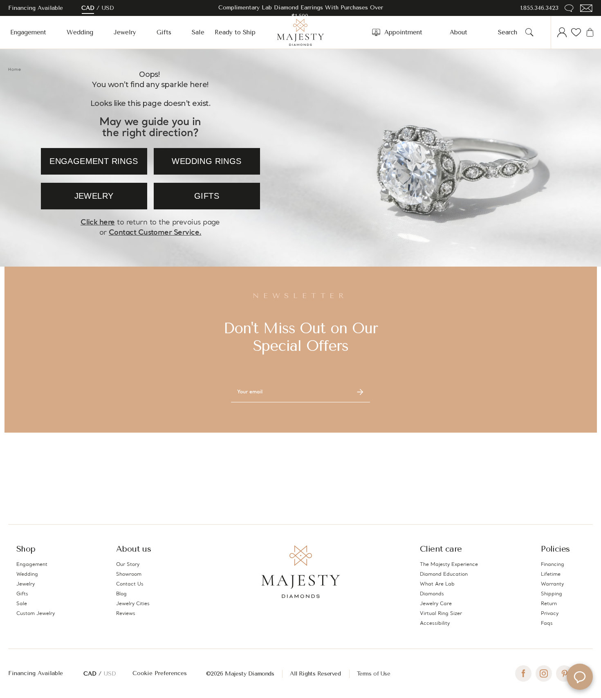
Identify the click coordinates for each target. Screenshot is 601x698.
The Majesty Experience (449, 565)
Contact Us (130, 584)
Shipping (551, 594)
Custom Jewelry (35, 614)
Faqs (547, 623)
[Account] (562, 32)
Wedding (80, 32)
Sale (198, 32)
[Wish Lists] (576, 32)
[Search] (529, 32)
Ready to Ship (235, 32)
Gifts (164, 32)
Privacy (549, 614)
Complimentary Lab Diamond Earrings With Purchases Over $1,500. (300, 12)
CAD (87, 7)
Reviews (125, 614)
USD (108, 7)
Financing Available (35, 673)
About (458, 32)
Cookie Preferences (159, 673)
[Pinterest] (564, 673)
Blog (121, 594)
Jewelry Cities (133, 604)
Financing (552, 565)
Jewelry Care (436, 604)
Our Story (127, 565)
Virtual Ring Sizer (441, 614)
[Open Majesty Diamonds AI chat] (580, 677)
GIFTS (206, 196)
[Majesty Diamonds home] (300, 32)
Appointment (403, 32)
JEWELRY (94, 196)
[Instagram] (544, 673)
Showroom (128, 574)
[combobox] (510, 32)
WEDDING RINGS (206, 161)
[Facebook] (523, 673)
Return (549, 604)
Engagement (28, 32)
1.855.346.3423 (539, 7)
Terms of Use (373, 673)
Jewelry (125, 32)
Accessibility (435, 623)
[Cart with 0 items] (590, 32)
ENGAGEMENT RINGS (93, 161)
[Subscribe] (360, 392)
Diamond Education (444, 574)
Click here (98, 222)
